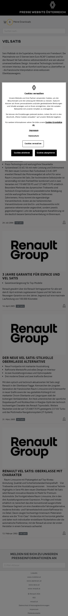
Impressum (33, 130)
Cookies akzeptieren (46, 153)
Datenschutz (33, 136)
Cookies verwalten (33, 143)
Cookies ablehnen (22, 153)
